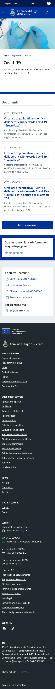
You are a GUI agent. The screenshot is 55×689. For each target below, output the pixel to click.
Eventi (5, 512)
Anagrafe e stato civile (13, 411)
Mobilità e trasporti (11, 448)
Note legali (7, 598)
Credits (24, 672)
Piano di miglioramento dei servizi (18, 612)
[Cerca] (47, 12)
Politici (5, 377)
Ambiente (6, 406)
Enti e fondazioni (10, 372)
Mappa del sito (9, 672)
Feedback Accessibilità (13, 607)
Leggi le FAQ (8, 570)
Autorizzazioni (9, 420)
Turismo (6, 462)
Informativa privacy (11, 593)
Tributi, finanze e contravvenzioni (18, 458)
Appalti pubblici (9, 415)
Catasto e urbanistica (12, 425)
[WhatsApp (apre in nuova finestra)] (12, 628)
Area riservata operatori (14, 685)
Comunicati (7, 487)
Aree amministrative (12, 363)
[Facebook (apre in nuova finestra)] (5, 628)
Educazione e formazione (14, 434)
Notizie (5, 482)
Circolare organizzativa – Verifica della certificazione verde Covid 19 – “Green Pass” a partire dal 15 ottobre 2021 (27, 193)
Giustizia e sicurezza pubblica (16, 439)
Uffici (4, 367)
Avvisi (5, 492)
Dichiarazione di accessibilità (16, 603)
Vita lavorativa (9, 467)
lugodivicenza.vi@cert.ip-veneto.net (24, 541)
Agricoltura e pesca (11, 401)
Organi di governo (11, 358)
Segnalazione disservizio (14, 579)
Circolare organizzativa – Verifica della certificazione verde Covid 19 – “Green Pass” (26, 122)
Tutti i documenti (27, 225)
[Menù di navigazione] (3, 12)
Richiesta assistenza (12, 584)
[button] (32, 3)
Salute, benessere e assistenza (17, 453)
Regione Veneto (11, 3)
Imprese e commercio (12, 444)
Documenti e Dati (10, 386)
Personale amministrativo (14, 381)
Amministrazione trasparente (16, 589)
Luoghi (5, 507)
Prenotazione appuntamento (16, 574)
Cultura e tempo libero (13, 429)
